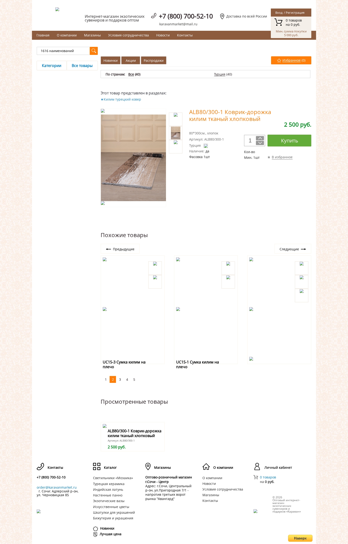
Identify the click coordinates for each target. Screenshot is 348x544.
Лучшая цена (110, 534)
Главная (42, 35)
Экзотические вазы (109, 501)
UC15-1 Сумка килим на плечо (197, 364)
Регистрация (295, 12)
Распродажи (154, 60)
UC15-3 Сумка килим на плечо (124, 364)
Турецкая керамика (109, 484)
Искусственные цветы (111, 506)
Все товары (82, 65)
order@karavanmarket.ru (57, 487)
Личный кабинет (278, 467)
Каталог (110, 467)
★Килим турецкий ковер (121, 99)
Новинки (110, 60)
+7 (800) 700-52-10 (186, 16)
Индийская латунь (108, 489)
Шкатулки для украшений (114, 512)
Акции (131, 60)
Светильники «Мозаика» (113, 478)
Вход (278, 12)
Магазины (92, 35)
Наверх (300, 538)
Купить (289, 140)
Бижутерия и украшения (113, 518)
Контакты (185, 35)
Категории (51, 65)
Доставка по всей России (246, 16)
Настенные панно (107, 495)
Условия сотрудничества (128, 35)
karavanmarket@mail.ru (178, 24)
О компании (67, 35)
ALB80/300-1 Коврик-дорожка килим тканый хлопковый (134, 433)
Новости (163, 35)
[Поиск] (94, 51)
